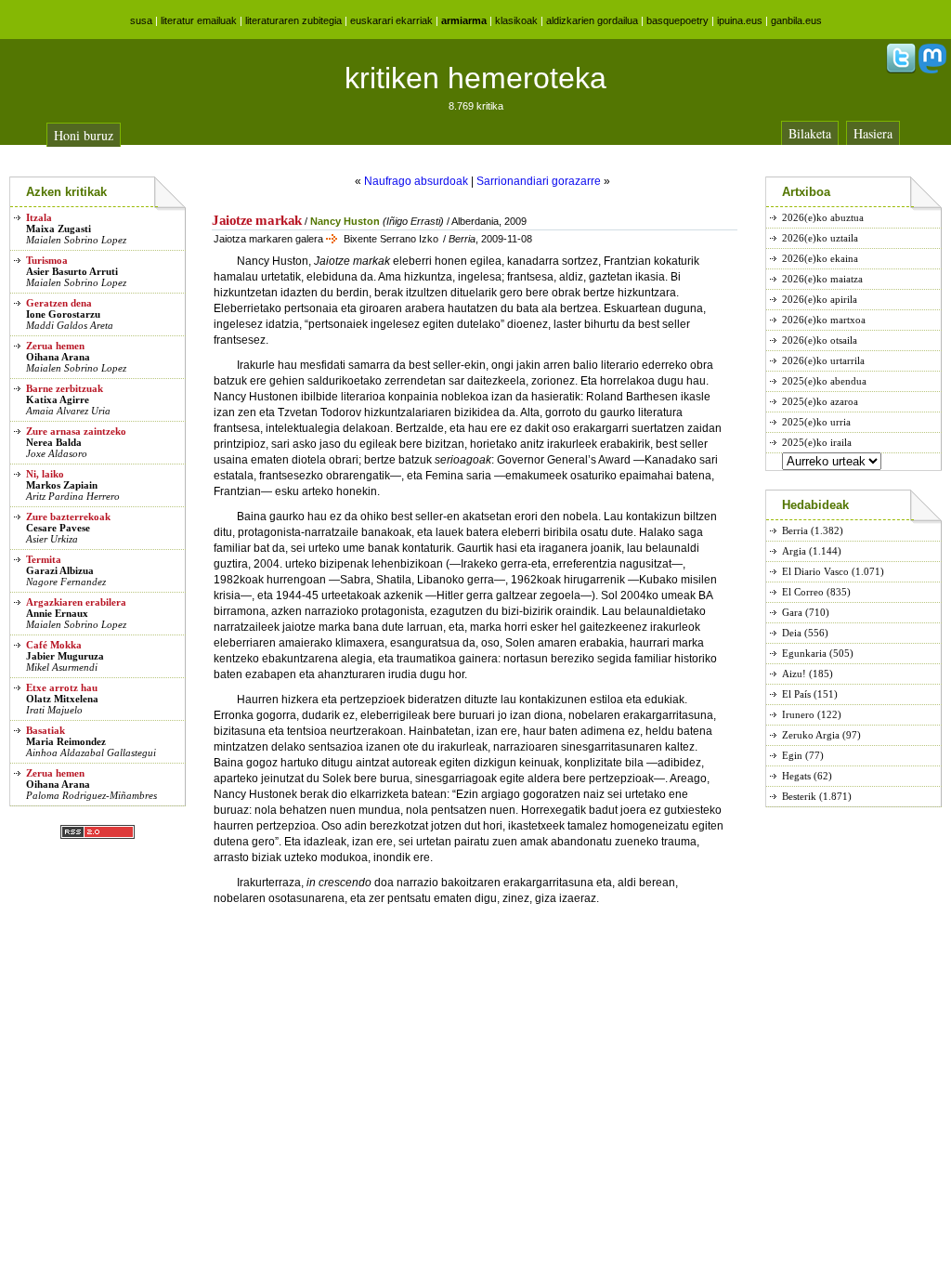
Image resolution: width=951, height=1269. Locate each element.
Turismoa (47, 260)
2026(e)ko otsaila (819, 340)
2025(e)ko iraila (817, 442)
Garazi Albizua (60, 570)
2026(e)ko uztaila (820, 237)
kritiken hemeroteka (475, 78)
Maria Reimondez (66, 741)
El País (796, 694)
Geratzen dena (59, 302)
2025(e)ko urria (816, 421)
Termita (43, 559)
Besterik (799, 796)
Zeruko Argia (811, 734)
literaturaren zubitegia (293, 20)
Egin (792, 755)
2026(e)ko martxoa (824, 319)
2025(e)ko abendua (824, 380)
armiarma (464, 20)
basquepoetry (677, 20)
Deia (791, 632)
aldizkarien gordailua (592, 20)
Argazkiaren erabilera (76, 602)
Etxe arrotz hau (62, 687)
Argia (794, 550)
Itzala (39, 217)
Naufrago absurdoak (416, 181)
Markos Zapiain (62, 485)
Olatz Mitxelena (62, 698)
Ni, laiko (45, 473)
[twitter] (901, 69)
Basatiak (45, 730)
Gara (792, 612)
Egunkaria (804, 653)
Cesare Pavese (58, 527)
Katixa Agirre (57, 399)
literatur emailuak (199, 20)
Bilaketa (809, 133)
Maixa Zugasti (58, 228)
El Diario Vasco (815, 571)
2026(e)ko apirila (819, 299)
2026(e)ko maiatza (822, 278)
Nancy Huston (345, 221)
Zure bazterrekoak (68, 516)
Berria (795, 530)
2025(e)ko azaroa (820, 401)
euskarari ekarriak (391, 20)
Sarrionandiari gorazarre (538, 181)
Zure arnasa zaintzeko (76, 431)
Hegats (796, 775)
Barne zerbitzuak (64, 388)
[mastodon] (932, 69)
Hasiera (872, 133)
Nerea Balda (54, 442)
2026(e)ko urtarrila (823, 360)
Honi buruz (83, 135)
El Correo (803, 591)
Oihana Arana (58, 356)
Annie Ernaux (57, 613)
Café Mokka (54, 644)
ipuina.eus (739, 20)
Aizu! (794, 673)
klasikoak (516, 20)
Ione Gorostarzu (63, 314)
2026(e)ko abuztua (823, 217)
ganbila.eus (796, 20)
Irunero (798, 714)
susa (141, 20)
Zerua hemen (55, 345)
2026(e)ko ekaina (820, 258)
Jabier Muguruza (65, 655)
